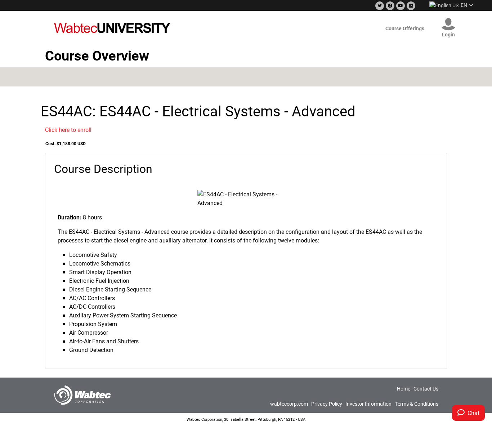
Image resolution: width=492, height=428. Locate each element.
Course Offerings (404, 28)
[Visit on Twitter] (379, 6)
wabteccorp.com (289, 403)
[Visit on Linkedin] (410, 6)
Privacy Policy (326, 403)
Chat (472, 412)
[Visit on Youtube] (400, 6)
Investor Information (368, 403)
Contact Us (425, 388)
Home (403, 388)
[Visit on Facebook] (389, 6)
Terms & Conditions (416, 403)
